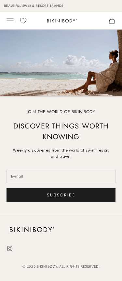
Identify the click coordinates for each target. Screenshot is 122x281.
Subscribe (61, 195)
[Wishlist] (23, 21)
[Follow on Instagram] (10, 248)
